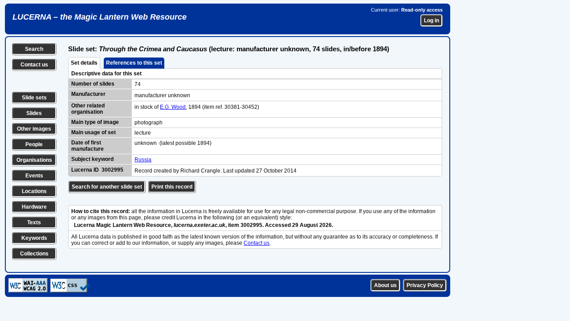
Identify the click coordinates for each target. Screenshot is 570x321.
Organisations (34, 160)
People (34, 144)
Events (34, 176)
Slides (34, 113)
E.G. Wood (173, 107)
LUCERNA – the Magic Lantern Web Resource (99, 16)
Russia (142, 159)
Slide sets (34, 98)
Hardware (34, 207)
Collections (34, 254)
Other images (34, 129)
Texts (34, 222)
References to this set (134, 63)
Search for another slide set (107, 187)
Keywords (34, 238)
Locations (34, 191)
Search (34, 49)
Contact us (34, 65)
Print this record (171, 187)
